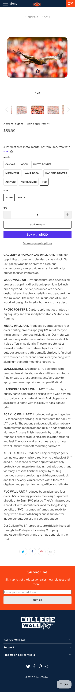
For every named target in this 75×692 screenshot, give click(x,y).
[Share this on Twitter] (23, 551)
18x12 (21, 197)
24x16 (9, 197)
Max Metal (12, 173)
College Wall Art (41, 677)
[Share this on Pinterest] (42, 551)
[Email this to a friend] (51, 551)
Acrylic (10, 181)
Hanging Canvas (56, 173)
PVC (44, 181)
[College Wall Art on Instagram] (46, 667)
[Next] (68, 60)
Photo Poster (42, 164)
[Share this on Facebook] (32, 551)
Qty (5, 207)
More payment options (37, 243)
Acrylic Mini (29, 181)
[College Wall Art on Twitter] (28, 667)
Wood (24, 164)
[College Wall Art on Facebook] (34, 667)
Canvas (10, 164)
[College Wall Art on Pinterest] (40, 667)
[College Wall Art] (37, 3)
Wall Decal (32, 173)
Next (45, 17)
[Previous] (7, 60)
